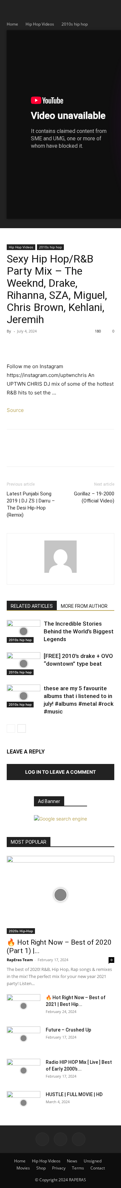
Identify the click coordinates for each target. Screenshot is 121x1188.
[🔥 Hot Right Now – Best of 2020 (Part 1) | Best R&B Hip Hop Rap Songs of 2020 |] (60, 895)
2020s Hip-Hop (21, 931)
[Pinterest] (44, 346)
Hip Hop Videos (40, 24)
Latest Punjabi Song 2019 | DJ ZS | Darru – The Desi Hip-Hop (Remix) (31, 504)
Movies (23, 1168)
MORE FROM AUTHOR (84, 606)
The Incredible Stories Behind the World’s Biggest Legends (79, 631)
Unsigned (93, 1161)
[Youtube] (78, 1139)
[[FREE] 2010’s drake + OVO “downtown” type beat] (23, 663)
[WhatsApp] (60, 346)
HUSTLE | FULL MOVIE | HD (74, 1094)
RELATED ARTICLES (32, 606)
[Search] (111, 9)
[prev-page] (11, 728)
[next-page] (21, 728)
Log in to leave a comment (60, 772)
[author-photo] (60, 572)
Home (12, 24)
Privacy (59, 1168)
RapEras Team (20, 959)
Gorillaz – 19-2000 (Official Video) (94, 497)
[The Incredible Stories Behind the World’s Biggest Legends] (23, 631)
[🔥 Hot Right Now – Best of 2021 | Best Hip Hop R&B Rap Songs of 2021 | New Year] (23, 1006)
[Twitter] (29, 346)
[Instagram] (60, 1139)
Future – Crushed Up (68, 1030)
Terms (78, 1168)
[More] (76, 346)
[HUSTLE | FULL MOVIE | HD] (23, 1103)
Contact (97, 1168)
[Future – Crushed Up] (23, 1038)
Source (15, 410)
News (72, 1161)
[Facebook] (13, 346)
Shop (41, 1168)
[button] (11, 9)
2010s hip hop (75, 24)
